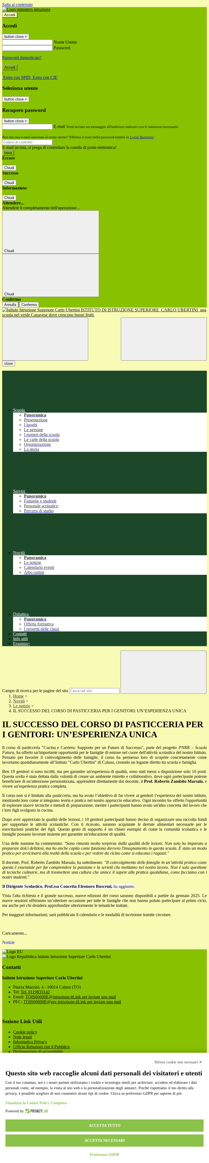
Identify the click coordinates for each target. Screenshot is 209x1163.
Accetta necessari (104, 1141)
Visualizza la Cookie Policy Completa (36, 1103)
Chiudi (9, 168)
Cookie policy (25, 1032)
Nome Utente (65, 42)
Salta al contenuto (17, 4)
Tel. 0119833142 (35, 992)
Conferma (29, 305)
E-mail (59, 126)
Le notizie (21, 706)
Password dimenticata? (21, 57)
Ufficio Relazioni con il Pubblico (41, 1046)
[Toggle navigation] (45, 339)
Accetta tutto (105, 1126)
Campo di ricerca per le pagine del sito (35, 690)
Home (18, 696)
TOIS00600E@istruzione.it (70, 997)
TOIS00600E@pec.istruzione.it (72, 1001)
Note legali (22, 1037)
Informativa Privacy (30, 1041)
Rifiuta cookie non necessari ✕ (178, 1062)
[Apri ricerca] (164, 339)
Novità (19, 701)
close (8, 363)
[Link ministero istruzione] (26, 9)
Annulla (10, 305)
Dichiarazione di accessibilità (38, 1051)
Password (62, 47)
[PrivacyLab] (36, 1111)
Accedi (9, 15)
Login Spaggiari (142, 137)
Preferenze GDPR (104, 1155)
